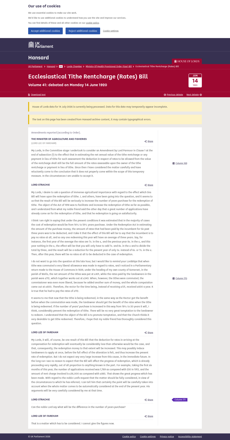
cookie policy (92, 23)
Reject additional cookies (83, 30)
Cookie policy (129, 436)
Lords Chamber (74, 66)
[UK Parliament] (41, 44)
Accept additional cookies (45, 30)
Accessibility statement (190, 436)
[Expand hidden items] (61, 66)
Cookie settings (111, 31)
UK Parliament (35, 66)
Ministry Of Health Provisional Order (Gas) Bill (109, 66)
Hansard (38, 57)
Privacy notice (167, 436)
